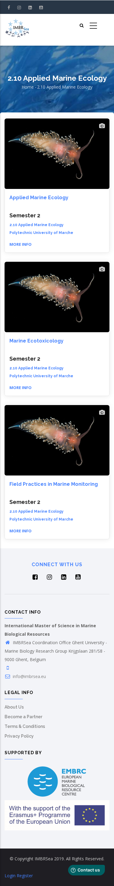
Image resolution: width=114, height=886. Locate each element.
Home (28, 87)
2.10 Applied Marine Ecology (36, 225)
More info (20, 244)
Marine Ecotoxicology (36, 341)
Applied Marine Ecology (38, 197)
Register (25, 875)
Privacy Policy (19, 736)
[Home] (17, 26)
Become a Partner (23, 716)
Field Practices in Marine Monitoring (53, 484)
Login (10, 875)
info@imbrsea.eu (29, 676)
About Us (14, 707)
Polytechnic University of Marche (41, 233)
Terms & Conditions (25, 726)
